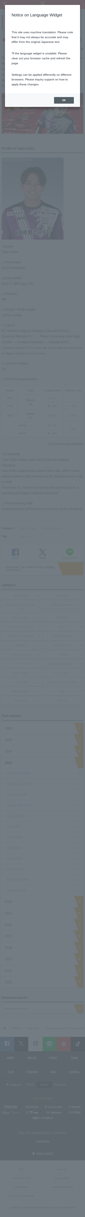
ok (64, 100)
